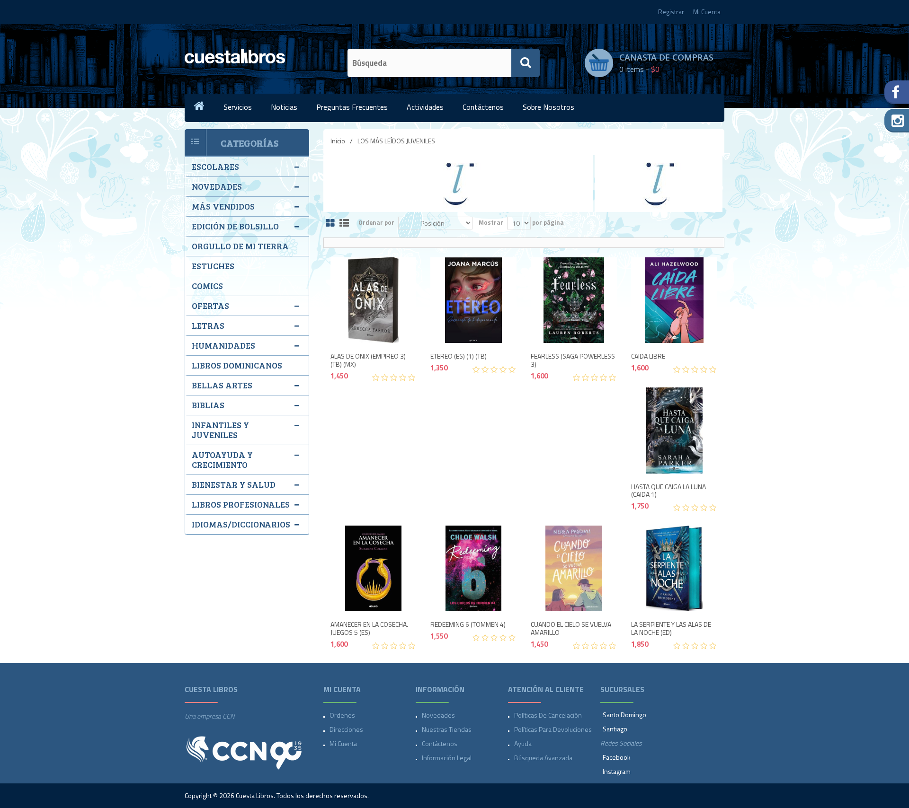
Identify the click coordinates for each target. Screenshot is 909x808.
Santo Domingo (624, 715)
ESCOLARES (215, 166)
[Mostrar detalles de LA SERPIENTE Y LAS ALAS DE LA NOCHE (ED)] (674, 569)
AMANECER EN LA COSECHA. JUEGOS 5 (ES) (369, 629)
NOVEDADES (217, 186)
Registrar (671, 12)
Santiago (615, 729)
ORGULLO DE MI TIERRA (240, 246)
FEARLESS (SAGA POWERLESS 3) (573, 360)
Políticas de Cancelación (548, 715)
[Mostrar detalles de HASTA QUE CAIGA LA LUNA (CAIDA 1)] (674, 430)
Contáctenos (483, 107)
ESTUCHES (213, 266)
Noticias (284, 107)
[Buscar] (525, 63)
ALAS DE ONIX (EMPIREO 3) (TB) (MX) (368, 360)
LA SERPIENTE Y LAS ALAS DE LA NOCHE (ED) (671, 629)
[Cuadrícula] (330, 223)
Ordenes (342, 715)
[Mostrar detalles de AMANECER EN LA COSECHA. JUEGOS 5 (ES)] (373, 569)
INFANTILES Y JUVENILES (220, 429)
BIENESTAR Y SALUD (234, 484)
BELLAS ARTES (222, 385)
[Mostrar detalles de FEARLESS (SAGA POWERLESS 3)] (574, 300)
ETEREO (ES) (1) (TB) (458, 356)
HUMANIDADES (223, 345)
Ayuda (523, 743)
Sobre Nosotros (548, 107)
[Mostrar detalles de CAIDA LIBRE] (674, 300)
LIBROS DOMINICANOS (237, 365)
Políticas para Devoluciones (553, 729)
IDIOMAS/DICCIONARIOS (241, 524)
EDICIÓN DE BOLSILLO (235, 226)
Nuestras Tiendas (447, 729)
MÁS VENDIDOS (223, 206)
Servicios (237, 107)
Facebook (617, 757)
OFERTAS (210, 305)
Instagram (617, 771)
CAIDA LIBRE (648, 356)
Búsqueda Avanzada (543, 758)
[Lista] (344, 223)
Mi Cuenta (707, 12)
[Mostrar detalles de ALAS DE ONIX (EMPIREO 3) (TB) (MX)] (373, 300)
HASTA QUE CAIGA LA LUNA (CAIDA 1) (668, 491)
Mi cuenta (343, 743)
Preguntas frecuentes (352, 107)
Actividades (425, 107)
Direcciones (346, 729)
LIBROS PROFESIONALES (241, 504)
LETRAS (208, 325)
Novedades (438, 715)
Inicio (337, 141)
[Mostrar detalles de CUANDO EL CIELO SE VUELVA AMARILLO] (574, 569)
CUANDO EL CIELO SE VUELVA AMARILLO (571, 629)
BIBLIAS (208, 405)
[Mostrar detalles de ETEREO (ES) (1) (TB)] (473, 300)
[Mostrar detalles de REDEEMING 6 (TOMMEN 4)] (473, 569)
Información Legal (447, 758)
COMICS (207, 285)
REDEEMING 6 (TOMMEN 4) (468, 625)
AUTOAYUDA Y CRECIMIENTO (222, 459)
